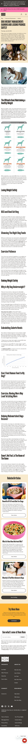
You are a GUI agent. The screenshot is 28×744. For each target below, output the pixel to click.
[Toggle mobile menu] (26, 14)
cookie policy (13, 4)
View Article (14, 515)
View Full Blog (14, 597)
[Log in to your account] (21, 14)
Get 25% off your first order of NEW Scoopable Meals (14, 9)
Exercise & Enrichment (10, 18)
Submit (22, 637)
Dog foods (21, 241)
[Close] (1, 3)
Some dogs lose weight (6, 311)
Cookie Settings (18, 722)
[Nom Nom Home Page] (5, 659)
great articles (17, 202)
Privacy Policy (6, 649)
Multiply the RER (6, 348)
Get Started (14, 620)
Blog (2, 18)
